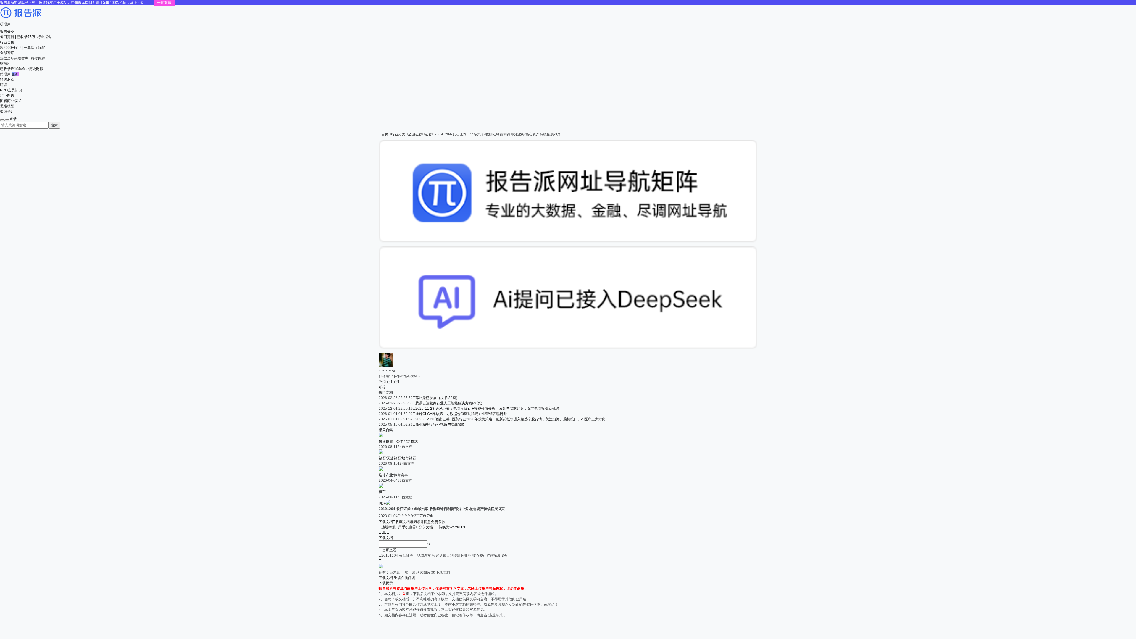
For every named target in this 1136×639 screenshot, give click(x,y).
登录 (13, 119)
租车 (382, 492)
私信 (382, 387)
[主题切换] (7, 120)
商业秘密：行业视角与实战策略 (440, 424)
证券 (428, 134)
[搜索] (2, 120)
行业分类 (398, 134)
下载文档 (386, 522)
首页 (383, 134)
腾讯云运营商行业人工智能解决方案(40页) (448, 403)
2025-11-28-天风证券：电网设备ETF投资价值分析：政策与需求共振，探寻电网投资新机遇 (487, 408)
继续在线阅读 (404, 578)
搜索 (54, 125)
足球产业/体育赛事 (393, 475)
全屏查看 (387, 550)
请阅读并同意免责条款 (427, 522)
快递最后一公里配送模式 (398, 441)
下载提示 (386, 583)
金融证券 (415, 134)
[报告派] (20, 19)
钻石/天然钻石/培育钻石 (397, 458)
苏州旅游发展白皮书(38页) (436, 398)
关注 (396, 382)
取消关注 (386, 382)
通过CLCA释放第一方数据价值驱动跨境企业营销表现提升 (461, 414)
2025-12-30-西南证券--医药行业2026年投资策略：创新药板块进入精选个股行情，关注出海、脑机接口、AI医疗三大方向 (510, 419)
